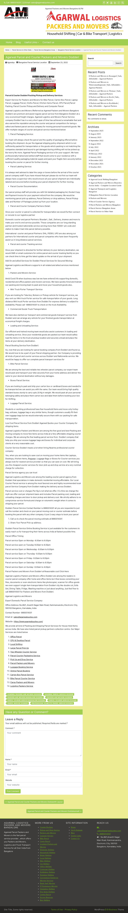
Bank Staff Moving (47, 883)
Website (8, 780)
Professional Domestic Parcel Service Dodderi (52, 703)
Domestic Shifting (47, 850)
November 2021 (96, 164)
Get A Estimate (76, 830)
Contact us (48, 42)
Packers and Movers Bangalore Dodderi (25, 697)
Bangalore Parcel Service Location (69, 50)
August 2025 (95, 134)
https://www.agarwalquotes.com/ (28, 621)
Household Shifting (47, 853)
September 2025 (96, 131)
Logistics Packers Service (21, 686)
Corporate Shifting (47, 869)
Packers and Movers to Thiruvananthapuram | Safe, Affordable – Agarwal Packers (105, 85)
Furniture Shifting (47, 875)
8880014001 (15, 2)
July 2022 (94, 147)
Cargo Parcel (45, 841)
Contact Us (75, 838)
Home (9, 42)
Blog (18, 42)
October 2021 (95, 167)
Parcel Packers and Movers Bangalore (105, 205)
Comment (10, 728)
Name (8, 759)
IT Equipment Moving (49, 886)
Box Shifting (45, 900)
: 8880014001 (104, 834)
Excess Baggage (46, 897)
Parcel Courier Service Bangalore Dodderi (26, 700)
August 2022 (95, 144)
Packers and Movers (98, 198)
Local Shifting (16, 644)
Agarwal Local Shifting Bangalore (104, 179)
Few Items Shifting (47, 892)
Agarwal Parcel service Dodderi (59, 694)
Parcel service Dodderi (18, 703)
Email (8, 770)
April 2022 (94, 151)
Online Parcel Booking (20, 671)
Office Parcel (16, 636)
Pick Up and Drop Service (21, 659)
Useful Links (30, 42)
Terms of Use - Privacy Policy (64, 909)
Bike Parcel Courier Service (22, 678)
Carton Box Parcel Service (22, 675)
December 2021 (96, 160)
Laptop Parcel (45, 895)
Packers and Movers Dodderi (59, 697)
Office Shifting (46, 867)
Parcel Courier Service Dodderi (63, 700)
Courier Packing (46, 827)
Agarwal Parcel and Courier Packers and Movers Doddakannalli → (54, 811)
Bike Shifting (45, 861)
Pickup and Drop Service (50, 830)
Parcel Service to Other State (22, 50)
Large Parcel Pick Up (19, 648)
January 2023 (95, 137)
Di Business (111, 909)
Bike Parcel (44, 838)
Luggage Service (46, 836)
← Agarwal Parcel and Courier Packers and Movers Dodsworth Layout (33, 802)
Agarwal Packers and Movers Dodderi (24, 694)
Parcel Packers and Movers (22, 663)
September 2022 (96, 141)
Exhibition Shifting (47, 872)
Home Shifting (46, 855)
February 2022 (96, 154)
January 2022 (95, 157)
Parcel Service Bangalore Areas (44, 50)
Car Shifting (45, 864)
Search (91, 58)
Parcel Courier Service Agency (102, 202)
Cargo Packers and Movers (22, 682)
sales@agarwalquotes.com (43, 2)
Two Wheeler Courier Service (23, 652)
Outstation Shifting (47, 889)
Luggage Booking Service (21, 667)
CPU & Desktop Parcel (20, 640)
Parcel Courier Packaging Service (25, 655)
